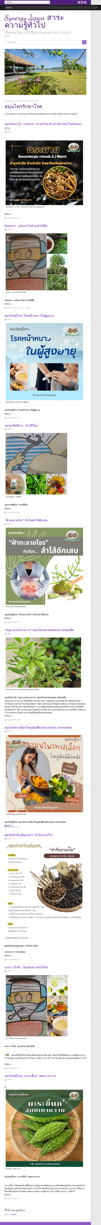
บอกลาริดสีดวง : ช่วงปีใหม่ (21, 425)
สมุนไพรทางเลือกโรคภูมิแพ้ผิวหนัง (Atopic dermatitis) (38, 727)
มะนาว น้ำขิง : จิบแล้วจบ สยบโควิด (26, 967)
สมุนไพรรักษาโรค (33, 101)
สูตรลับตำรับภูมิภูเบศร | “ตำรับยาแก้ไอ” (29, 835)
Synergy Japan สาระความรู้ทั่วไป (34, 21)
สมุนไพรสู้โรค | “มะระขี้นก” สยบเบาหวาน (30, 1076)
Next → (15, 1215)
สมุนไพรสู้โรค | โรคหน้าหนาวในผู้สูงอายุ (29, 315)
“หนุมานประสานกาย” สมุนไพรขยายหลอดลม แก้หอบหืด (39, 630)
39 (11, 1215)
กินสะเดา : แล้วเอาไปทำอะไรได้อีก (26, 225)
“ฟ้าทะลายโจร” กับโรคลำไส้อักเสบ (26, 520)
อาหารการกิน (25, 308)
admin (9, 132)
